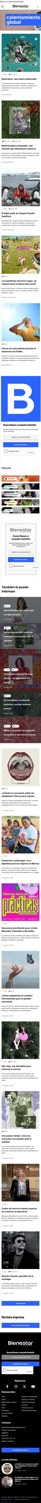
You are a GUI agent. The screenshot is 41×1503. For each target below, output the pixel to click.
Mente (4, 1405)
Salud (3, 1399)
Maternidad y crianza (9, 1402)
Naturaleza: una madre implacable (19, 79)
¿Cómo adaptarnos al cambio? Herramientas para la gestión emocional (17, 998)
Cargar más (20, 1303)
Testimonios (11, 478)
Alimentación (11, 502)
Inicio (3, 1396)
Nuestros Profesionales (29, 1396)
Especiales (5, 1410)
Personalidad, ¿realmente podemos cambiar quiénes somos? (17, 704)
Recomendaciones (13, 494)
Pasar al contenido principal (11, 2)
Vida (3, 1408)
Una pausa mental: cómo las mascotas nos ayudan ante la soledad (18, 636)
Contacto (25, 1405)
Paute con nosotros (28, 1399)
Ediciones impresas (28, 1402)
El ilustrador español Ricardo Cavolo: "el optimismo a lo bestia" (18, 678)
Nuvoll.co (6, 1502)
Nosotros (5, 1416)
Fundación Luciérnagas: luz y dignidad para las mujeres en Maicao (27, 1479)
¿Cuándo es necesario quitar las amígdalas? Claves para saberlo (26, 1466)
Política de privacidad (29, 1410)
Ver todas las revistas (20, 1325)
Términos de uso (27, 1408)
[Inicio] (20, 6)
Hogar (9, 510)
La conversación (7, 1413)
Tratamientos (11, 486)
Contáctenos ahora (20, 1450)
